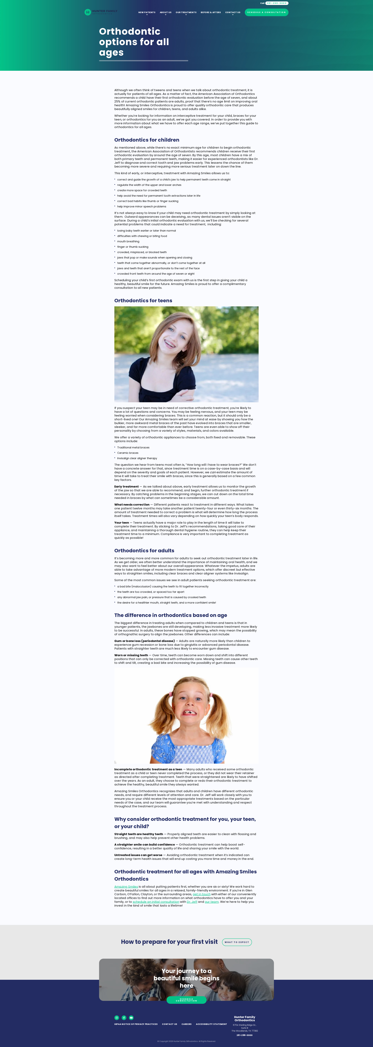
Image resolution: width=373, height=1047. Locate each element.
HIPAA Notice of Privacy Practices (136, 1024)
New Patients (146, 12)
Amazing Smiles (126, 887)
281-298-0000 (245, 1035)
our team (212, 902)
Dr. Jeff (192, 902)
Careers (187, 1024)
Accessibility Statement (211, 1024)
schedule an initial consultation (156, 902)
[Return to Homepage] (101, 12)
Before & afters (211, 12)
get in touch (202, 894)
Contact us (232, 12)
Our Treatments (186, 12)
